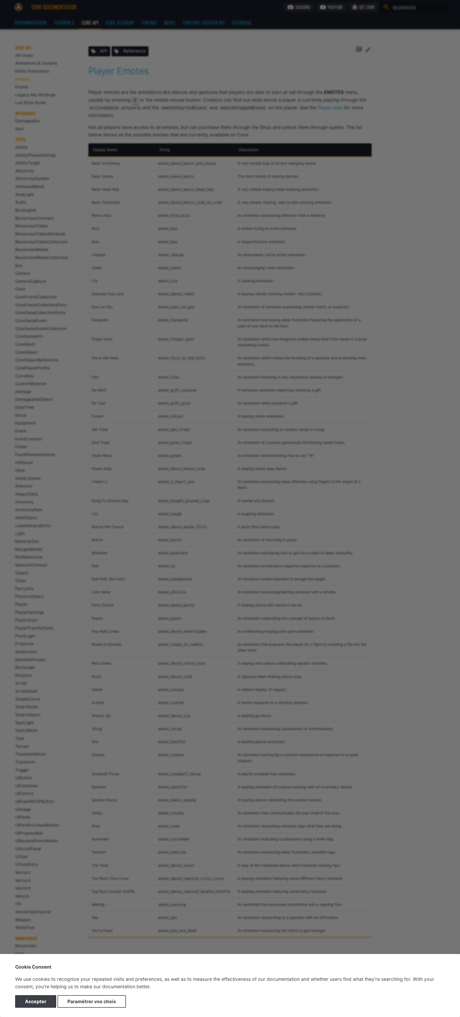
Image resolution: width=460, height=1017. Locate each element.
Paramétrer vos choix (91, 1001)
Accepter (35, 1001)
